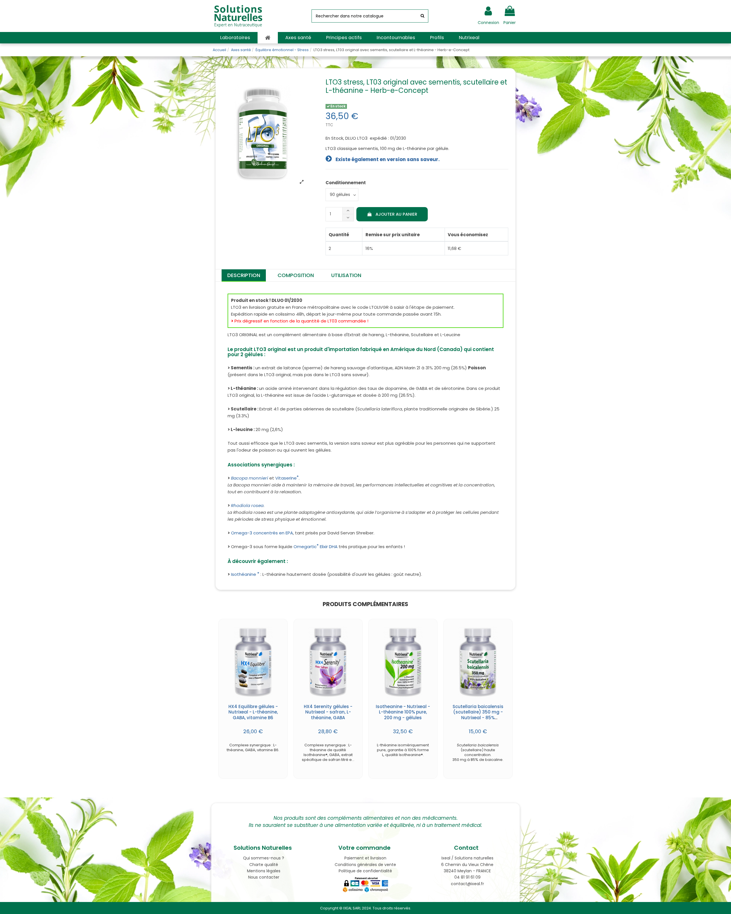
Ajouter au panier (396, 214)
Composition (296, 275)
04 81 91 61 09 (467, 877)
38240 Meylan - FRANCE (467, 871)
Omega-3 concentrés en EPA (262, 533)
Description (243, 275)
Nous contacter (263, 877)
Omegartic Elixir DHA (316, 547)
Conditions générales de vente (365, 864)
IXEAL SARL (352, 908)
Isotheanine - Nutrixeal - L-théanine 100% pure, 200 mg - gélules (403, 712)
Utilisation (346, 275)
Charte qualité (263, 864)
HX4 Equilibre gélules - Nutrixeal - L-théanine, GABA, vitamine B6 (253, 712)
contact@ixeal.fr (467, 884)
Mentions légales (263, 871)
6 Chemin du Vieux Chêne (467, 864)
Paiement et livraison (365, 858)
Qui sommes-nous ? (263, 858)
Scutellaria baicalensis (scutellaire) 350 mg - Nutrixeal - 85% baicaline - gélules (478, 714)
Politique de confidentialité (365, 871)
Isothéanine (245, 574)
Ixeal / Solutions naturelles (467, 858)
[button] (235, 37)
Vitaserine (287, 478)
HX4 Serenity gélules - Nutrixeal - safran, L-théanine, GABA (328, 712)
